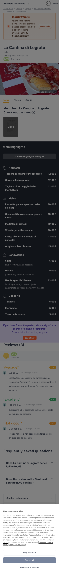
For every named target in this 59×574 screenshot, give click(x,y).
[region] (29, 539)
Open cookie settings (29, 567)
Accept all (29, 560)
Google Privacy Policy (17, 545)
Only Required (29, 553)
